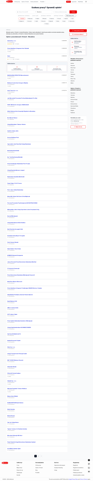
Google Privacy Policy (73, 479)
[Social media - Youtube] (89, 471)
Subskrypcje (19, 472)
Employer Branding (58, 467)
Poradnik (42, 1)
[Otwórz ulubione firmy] (86, 2)
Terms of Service (84, 479)
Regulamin (75, 465)
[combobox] (26, 12)
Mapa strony (19, 467)
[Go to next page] (41, 456)
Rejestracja (80, 1)
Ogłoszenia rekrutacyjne (59, 465)
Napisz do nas (79, 126)
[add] (89, 464)
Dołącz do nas (20, 470)
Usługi (55, 470)
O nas (18, 465)
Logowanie (74, 1)
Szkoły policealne (34, 1)
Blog (36, 470)
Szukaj (73, 11)
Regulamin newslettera (78, 467)
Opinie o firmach (25, 1)
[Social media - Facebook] (89, 464)
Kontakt (18, 475)
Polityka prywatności (77, 472)
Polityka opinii (76, 470)
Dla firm (68, 1)
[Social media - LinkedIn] (89, 468)
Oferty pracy (17, 1)
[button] (70, 16)
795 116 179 (76, 121)
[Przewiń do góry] (89, 460)
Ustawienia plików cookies (78, 475)
